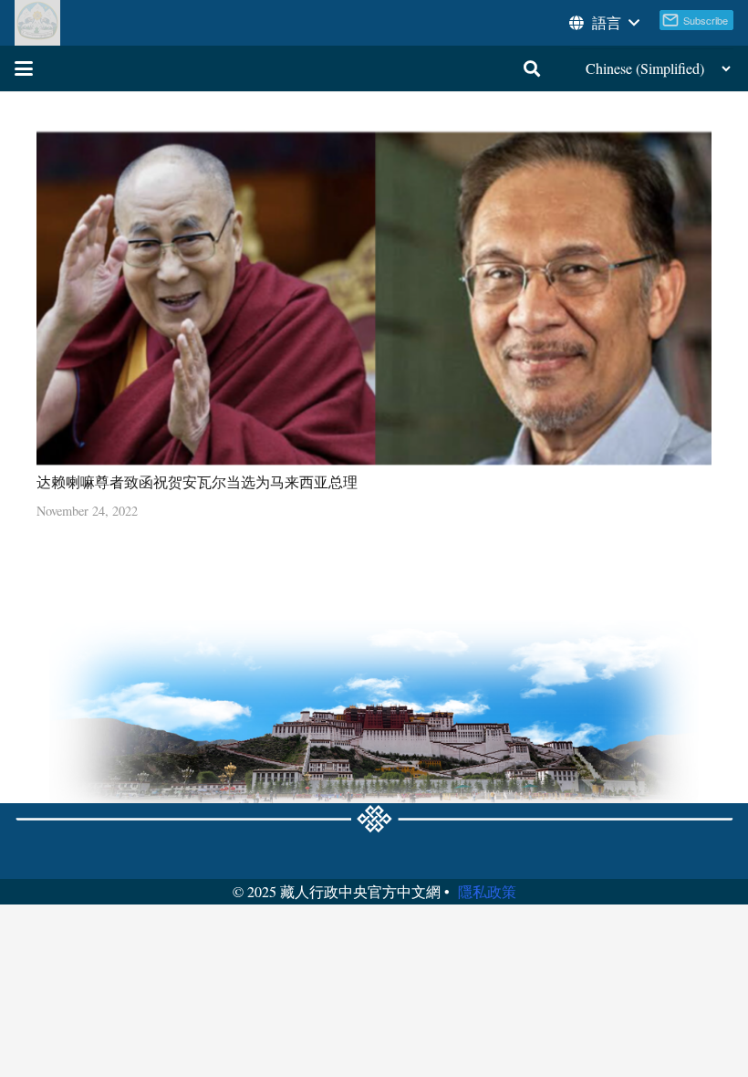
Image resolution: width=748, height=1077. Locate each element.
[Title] (37, 23)
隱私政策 (487, 891)
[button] (603, 22)
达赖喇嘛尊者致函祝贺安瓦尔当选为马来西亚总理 (197, 481)
